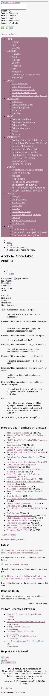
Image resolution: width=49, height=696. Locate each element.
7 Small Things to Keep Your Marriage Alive (22, 551)
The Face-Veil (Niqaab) (23, 229)
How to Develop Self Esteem (19, 479)
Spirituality (14, 137)
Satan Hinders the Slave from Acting (22, 491)
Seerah (15, 62)
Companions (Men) (21, 119)
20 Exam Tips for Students (18, 520)
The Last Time (22, 564)
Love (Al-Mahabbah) (22, 146)
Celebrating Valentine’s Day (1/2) (21, 631)
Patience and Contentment (25, 181)
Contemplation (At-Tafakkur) (27, 140)
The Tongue (18, 178)
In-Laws (16, 208)
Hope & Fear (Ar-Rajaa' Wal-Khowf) (30, 143)
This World (17, 101)
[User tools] (2, 267)
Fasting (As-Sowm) (21, 163)
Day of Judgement (21, 107)
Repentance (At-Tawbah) (24, 152)
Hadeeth (16, 65)
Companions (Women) (23, 122)
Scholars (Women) (21, 128)
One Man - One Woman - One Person (23, 457)
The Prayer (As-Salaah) (23, 157)
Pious (15, 131)
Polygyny (16, 196)
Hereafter (13, 98)
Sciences (12, 50)
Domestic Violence (21, 211)
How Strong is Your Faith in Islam (21, 462)
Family (10, 193)
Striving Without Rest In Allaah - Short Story (26, 452)
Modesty (16, 175)
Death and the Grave (22, 104)
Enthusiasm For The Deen (18, 530)
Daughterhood (19, 199)
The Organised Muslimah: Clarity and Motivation (22, 578)
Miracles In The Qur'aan (24, 92)
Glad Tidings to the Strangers (19, 518)
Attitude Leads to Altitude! (18, 433)
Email (11, 274)
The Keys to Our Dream (17, 523)
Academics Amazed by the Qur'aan (29, 95)
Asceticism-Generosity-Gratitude (28, 187)
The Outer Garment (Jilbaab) (26, 235)
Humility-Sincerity (21, 172)
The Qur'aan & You (21, 86)
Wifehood (17, 205)
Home (10, 38)
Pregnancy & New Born (24, 220)
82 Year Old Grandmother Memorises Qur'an (26, 621)
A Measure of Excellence (17, 489)
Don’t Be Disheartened (16, 486)
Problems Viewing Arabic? (12, 539)
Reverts (16, 134)
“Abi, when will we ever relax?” (20, 503)
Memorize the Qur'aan (23, 89)
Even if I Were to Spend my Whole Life (24, 508)
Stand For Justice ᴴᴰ (15, 445)
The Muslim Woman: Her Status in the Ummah (27, 498)
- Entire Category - (9, 535)
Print (9, 271)
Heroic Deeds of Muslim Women (21, 515)
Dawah (15, 41)
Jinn (14, 44)
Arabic (15, 56)
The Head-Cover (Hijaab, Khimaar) (29, 232)
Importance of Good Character (27, 169)
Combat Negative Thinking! (19, 450)
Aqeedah (16, 71)
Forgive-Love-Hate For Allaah (27, 190)
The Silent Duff (13, 506)
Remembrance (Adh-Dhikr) (25, 149)
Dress (10, 226)
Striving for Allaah (14, 447)
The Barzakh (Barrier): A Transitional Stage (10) (25, 642)
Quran (10, 80)
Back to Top (6, 688)
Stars (10, 116)
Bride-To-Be (18, 202)
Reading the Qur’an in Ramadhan (21, 636)
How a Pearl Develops (17, 528)
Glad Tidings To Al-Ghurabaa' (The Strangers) (27, 440)
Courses (16, 47)
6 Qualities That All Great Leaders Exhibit (25, 435)
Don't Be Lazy (13, 513)
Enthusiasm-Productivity (24, 184)
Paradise (16, 110)
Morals (11, 166)
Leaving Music (19, 160)
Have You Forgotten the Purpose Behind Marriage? (24, 615)
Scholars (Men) (19, 125)
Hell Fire (16, 113)
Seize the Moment (14, 496)
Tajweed (16, 53)
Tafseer (16, 59)
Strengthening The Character (19, 525)
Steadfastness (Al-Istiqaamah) (27, 154)
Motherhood (18, 223)
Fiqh (14, 68)
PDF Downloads (20, 83)
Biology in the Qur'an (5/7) (18, 626)
